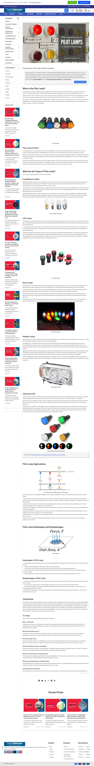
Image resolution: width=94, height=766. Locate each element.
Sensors (7, 21)
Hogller (7, 91)
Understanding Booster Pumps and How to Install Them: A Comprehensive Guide (12, 390)
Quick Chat (72, 2)
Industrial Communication (9, 47)
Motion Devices (9, 51)
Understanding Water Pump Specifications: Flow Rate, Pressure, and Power (11, 360)
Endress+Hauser (9, 76)
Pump (7, 54)
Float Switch (8, 41)
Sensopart (8, 73)
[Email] (42, 680)
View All (7, 97)
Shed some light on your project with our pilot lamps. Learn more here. (48, 454)
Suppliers (39, 14)
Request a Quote (84, 2)
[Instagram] (11, 752)
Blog (61, 14)
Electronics (8, 44)
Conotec (7, 88)
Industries (30, 14)
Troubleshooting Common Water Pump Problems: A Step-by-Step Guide (11, 274)
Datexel (7, 79)
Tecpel (7, 85)
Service (12, 14)
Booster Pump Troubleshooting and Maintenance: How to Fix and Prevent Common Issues (12, 122)
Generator (8, 57)
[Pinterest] (54, 680)
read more (7, 135)
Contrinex (7, 82)
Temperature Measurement (9, 32)
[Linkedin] (51, 680)
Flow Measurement (10, 38)
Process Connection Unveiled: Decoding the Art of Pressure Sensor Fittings (12, 245)
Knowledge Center (50, 14)
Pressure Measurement (9, 27)
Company (20, 14)
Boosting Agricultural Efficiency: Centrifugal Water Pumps (11, 303)
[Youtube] (8, 752)
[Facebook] (39, 680)
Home (5, 14)
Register (81, 10)
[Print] (45, 680)
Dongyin (7, 94)
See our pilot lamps (80, 82)
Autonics (7, 70)
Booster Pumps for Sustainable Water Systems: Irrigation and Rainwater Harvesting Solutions (12, 183)
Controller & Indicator (11, 24)
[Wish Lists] (73, 10)
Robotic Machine (9, 60)
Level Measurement (10, 36)
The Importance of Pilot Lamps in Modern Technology (38, 68)
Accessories (8, 63)
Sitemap (51, 757)
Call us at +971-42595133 (10, 749)
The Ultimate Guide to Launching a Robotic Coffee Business (11, 331)
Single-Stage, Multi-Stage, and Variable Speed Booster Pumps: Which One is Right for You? (11, 214)
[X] (48, 680)
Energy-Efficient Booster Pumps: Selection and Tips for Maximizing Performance (12, 152)
